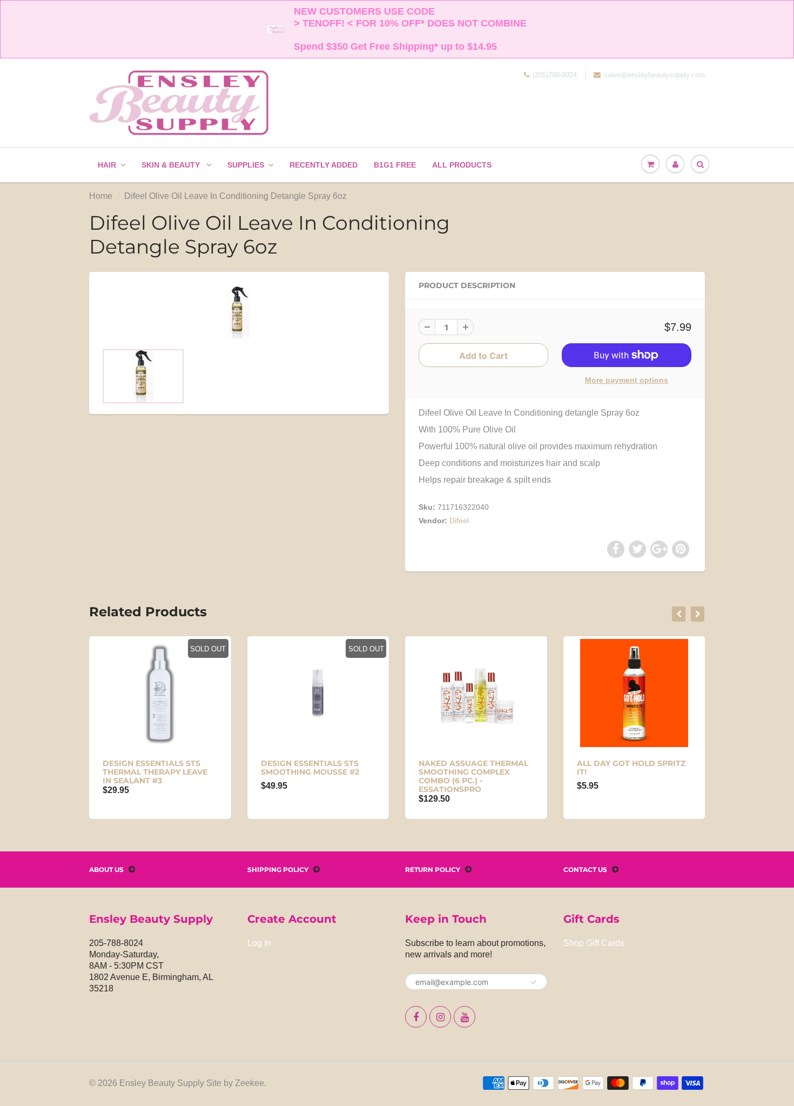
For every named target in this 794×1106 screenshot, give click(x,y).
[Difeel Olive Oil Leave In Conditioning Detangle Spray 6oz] (239, 312)
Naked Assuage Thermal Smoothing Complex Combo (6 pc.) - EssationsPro (473, 776)
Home (100, 196)
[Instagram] (440, 1017)
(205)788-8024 (555, 75)
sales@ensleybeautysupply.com (654, 75)
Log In (259, 943)
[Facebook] (416, 1017)
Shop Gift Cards (593, 943)
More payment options (626, 380)
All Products (462, 165)
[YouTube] (464, 1017)
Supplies (245, 165)
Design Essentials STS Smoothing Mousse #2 (310, 767)
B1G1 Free (395, 165)
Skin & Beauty (172, 165)
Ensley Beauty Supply (161, 1083)
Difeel (459, 520)
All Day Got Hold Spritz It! (631, 767)
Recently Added (324, 165)
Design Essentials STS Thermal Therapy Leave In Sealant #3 (155, 771)
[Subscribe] (533, 982)
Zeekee (249, 1083)
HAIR (107, 165)
